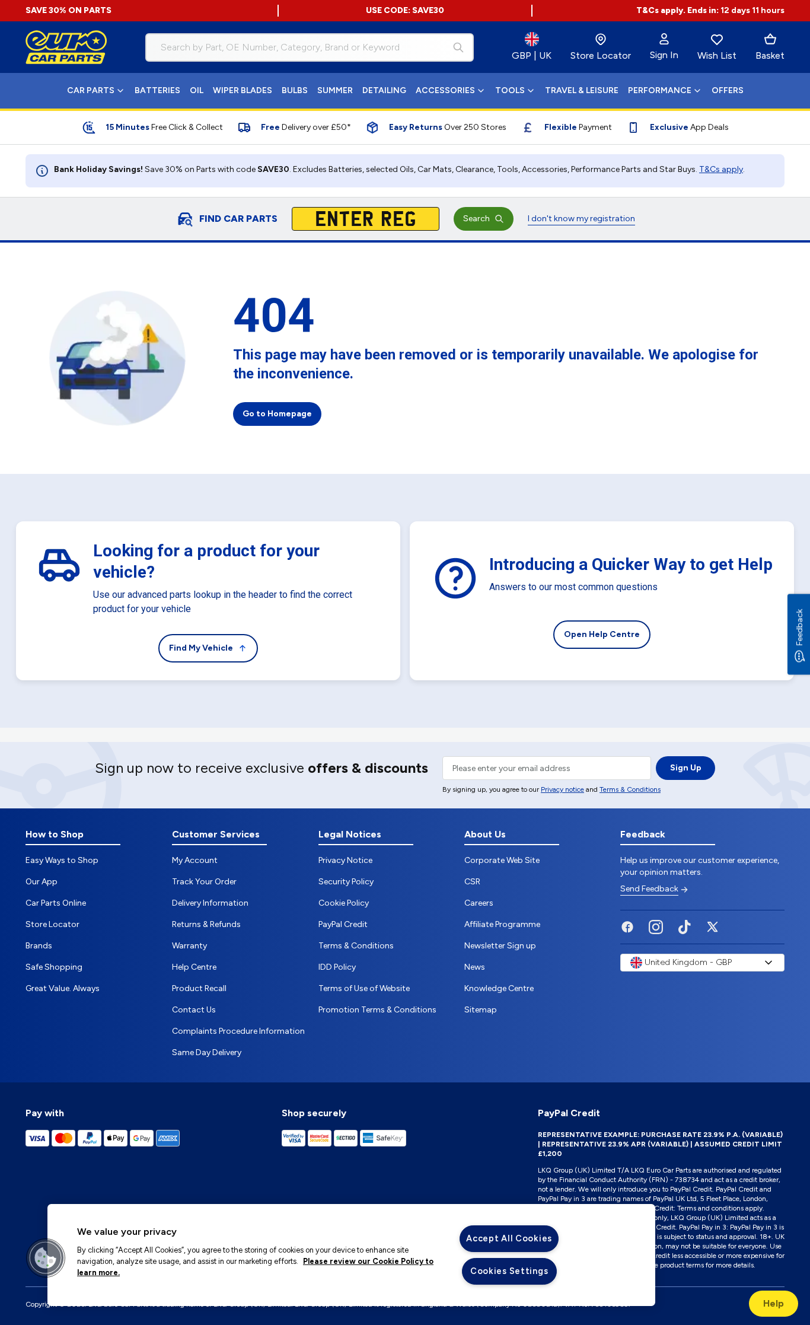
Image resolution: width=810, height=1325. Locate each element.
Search (476, 219)
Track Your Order (204, 882)
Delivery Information (210, 903)
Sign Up (685, 768)
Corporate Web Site (502, 860)
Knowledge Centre (499, 988)
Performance (659, 90)
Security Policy (346, 882)
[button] (46, 1258)
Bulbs (295, 90)
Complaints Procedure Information (238, 1031)
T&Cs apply (721, 169)
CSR (472, 882)
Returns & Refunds (206, 924)
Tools (510, 90)
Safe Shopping (53, 967)
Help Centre (194, 967)
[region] (351, 1255)
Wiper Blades (242, 90)
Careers (478, 903)
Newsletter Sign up (500, 946)
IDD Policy (337, 967)
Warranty (189, 946)
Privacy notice (562, 789)
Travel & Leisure (581, 90)
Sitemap (480, 1010)
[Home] (66, 47)
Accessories (445, 90)
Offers (728, 90)
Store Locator (52, 924)
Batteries (157, 90)
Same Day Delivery (206, 1052)
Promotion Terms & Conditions (377, 1010)
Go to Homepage (277, 414)
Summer (335, 90)
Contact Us (194, 1010)
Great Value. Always (62, 988)
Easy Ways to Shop (61, 860)
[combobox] (309, 47)
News (474, 967)
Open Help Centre (602, 634)
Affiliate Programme (502, 924)
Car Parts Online (55, 903)
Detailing (384, 90)
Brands (38, 946)
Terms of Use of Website (364, 988)
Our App (41, 882)
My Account (195, 860)
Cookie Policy (343, 903)
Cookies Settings (509, 1271)
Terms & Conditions (630, 789)
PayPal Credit (343, 924)
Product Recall (199, 988)
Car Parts (90, 90)
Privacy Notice (345, 860)
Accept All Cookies (509, 1238)
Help (773, 1303)
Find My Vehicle (201, 648)
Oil (196, 90)
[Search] (458, 47)
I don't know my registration (581, 219)
